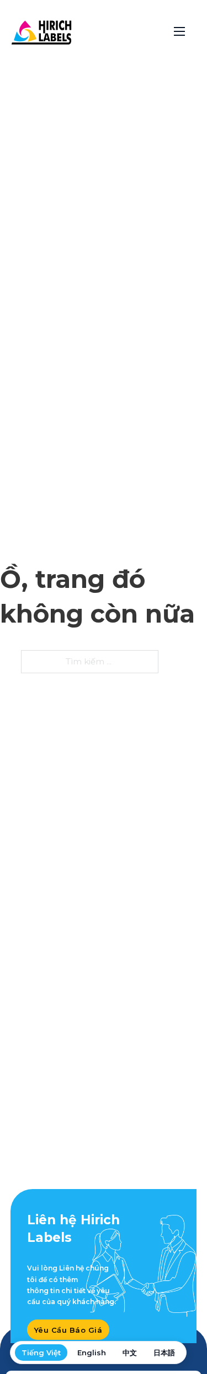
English (91, 1352)
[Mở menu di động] (179, 31)
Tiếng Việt (41, 1352)
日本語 (164, 1352)
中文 (130, 1352)
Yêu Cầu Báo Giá (68, 1330)
